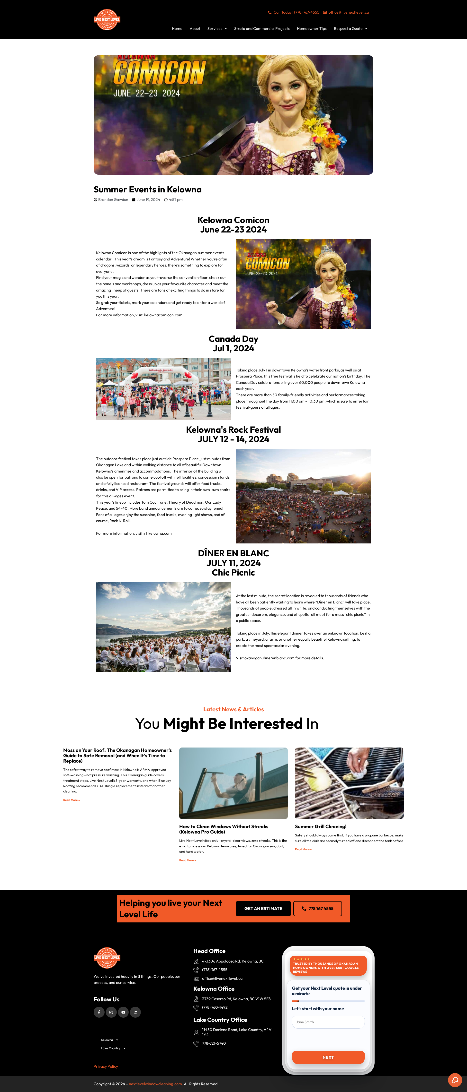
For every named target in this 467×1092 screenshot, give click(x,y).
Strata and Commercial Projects (262, 28)
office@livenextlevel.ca (222, 978)
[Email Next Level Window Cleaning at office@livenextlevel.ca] (196, 979)
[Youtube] (123, 1012)
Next (328, 1057)
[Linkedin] (135, 1012)
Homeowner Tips (312, 28)
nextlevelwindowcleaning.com (155, 1083)
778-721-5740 (214, 1043)
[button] (217, 28)
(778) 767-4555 (214, 969)
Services (214, 28)
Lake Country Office (220, 1019)
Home (177, 28)
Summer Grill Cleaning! (321, 826)
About (195, 28)
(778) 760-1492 (215, 1007)
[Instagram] (111, 1012)
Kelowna (107, 1040)
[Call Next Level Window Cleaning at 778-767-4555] (196, 970)
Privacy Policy (106, 1066)
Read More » (71, 800)
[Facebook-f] (99, 1012)
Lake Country (110, 1048)
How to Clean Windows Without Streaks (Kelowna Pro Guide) (223, 829)
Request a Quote (348, 28)
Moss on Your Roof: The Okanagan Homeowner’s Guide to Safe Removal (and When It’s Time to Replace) (117, 755)
